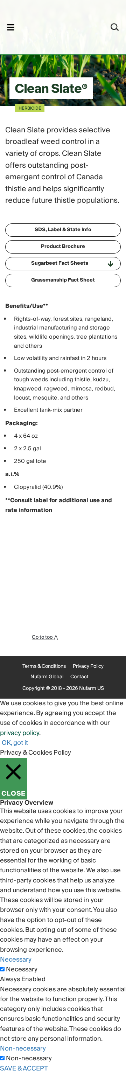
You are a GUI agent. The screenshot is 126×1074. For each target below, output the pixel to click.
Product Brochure (63, 246)
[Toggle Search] (115, 27)
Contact (79, 677)
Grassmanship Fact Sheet (63, 280)
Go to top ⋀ (45, 637)
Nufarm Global (46, 677)
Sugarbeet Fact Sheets (59, 263)
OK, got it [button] (15, 742)
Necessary (21, 970)
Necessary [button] (15, 959)
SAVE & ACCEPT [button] (24, 1068)
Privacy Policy (88, 666)
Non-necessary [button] (23, 1048)
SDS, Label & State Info (63, 230)
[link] (53, 26)
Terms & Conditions (44, 666)
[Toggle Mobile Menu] (10, 27)
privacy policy (19, 733)
